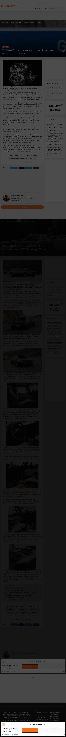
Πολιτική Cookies (5, 734)
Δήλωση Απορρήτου (14, 734)
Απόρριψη (46, 730)
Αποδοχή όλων (30, 730)
